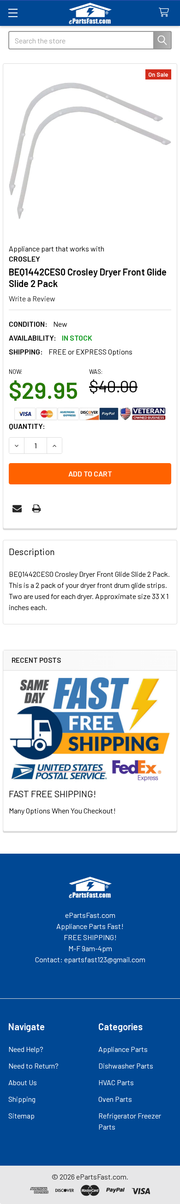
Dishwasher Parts (125, 1065)
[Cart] (166, 12)
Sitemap (21, 1115)
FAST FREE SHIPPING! (52, 793)
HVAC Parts (116, 1082)
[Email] (17, 508)
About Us (22, 1082)
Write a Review (32, 298)
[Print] (36, 508)
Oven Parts (115, 1098)
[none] (90, 150)
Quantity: (27, 426)
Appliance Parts (123, 1049)
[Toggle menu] (12, 12)
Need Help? (25, 1049)
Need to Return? (33, 1065)
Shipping (22, 1098)
